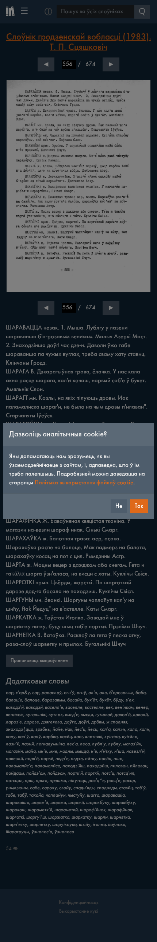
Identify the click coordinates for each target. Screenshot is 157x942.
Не (118, 506)
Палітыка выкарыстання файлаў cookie (84, 482)
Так (139, 506)
